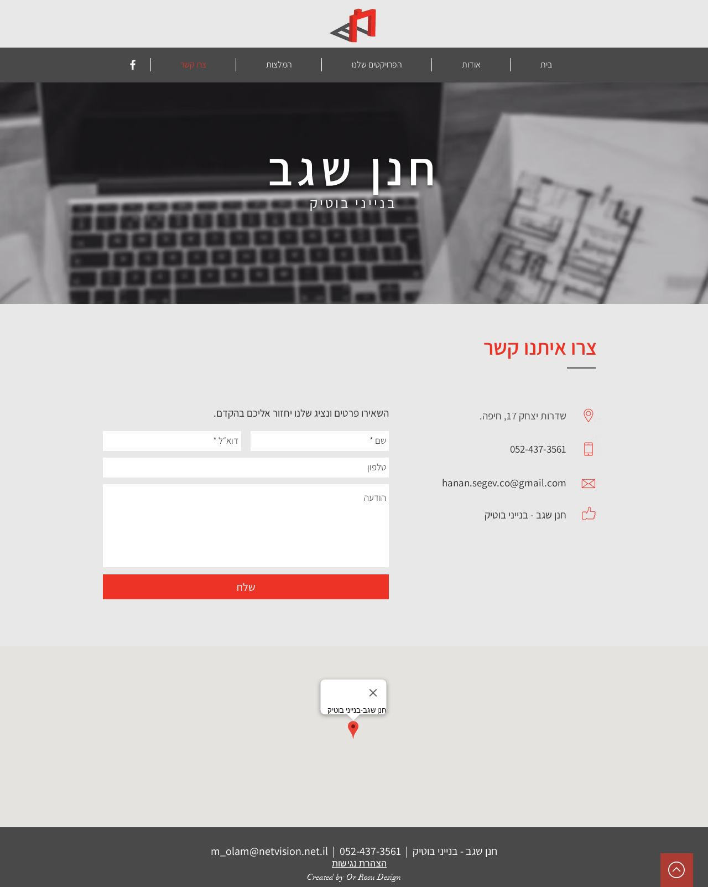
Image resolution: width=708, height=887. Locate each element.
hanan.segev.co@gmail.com (504, 482)
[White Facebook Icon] (132, 64)
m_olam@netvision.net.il (269, 851)
